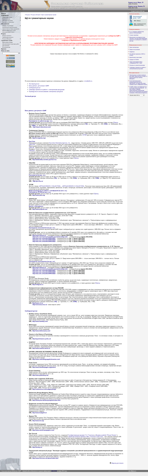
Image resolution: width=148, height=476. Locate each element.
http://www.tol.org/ (38, 420)
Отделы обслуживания (7, 25)
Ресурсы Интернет (6, 38)
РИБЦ (33, 125)
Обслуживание (5, 24)
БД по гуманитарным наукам (48, 14)
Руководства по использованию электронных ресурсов (46, 91)
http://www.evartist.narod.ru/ (41, 348)
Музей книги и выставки (135, 57)
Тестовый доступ (34, 84)
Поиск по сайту (5, 51)
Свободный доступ (34, 87)
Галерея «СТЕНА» (134, 59)
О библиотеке (5, 15)
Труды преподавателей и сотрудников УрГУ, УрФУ (135, 62)
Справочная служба (6, 40)
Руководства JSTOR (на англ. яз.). (40, 192)
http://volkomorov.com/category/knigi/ (44, 389)
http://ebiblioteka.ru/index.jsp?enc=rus (44, 159)
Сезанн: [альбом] (133, 35)
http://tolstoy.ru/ (37, 447)
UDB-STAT (32, 144)
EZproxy (115, 122)
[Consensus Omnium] (10, 63)
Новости (3, 13)
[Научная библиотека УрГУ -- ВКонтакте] (10, 59)
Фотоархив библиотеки (7, 22)
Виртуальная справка (7, 42)
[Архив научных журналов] (74, 48)
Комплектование (5, 18)
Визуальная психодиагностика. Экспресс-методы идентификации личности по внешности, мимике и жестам (138, 39)
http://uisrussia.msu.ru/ (40, 304)
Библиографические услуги (8, 30)
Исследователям (5, 47)
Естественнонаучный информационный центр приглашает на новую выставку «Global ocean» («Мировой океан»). (138, 82)
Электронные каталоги (7, 37)
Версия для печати (117, 463)
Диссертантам (5, 45)
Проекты (3, 49)
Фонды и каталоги (6, 35)
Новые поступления (134, 49)
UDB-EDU (32, 150)
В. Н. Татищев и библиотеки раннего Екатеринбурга (136, 32)
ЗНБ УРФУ (54, 471)
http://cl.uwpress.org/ (39, 138)
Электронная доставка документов (10, 28)
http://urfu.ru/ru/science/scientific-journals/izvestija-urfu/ (50, 237)
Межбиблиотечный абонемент (9, 27)
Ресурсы (3, 33)
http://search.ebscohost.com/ (42, 127)
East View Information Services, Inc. (59, 143)
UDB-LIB (31, 147)
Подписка (131, 51)
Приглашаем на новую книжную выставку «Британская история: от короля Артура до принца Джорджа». (138, 76)
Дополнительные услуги (7, 32)
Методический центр (7, 20)
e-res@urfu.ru (88, 81)
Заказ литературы (134, 47)
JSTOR (84, 135)
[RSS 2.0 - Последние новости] (10, 56)
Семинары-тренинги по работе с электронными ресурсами (46, 89)
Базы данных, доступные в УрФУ (39, 86)
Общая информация (6, 17)
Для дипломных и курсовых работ (10, 44)
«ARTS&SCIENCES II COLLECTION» (73, 186)
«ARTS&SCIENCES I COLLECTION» (50, 186)
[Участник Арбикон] (10, 67)
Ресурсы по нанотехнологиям (137, 65)
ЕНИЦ (105, 124)
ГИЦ (86, 124)
